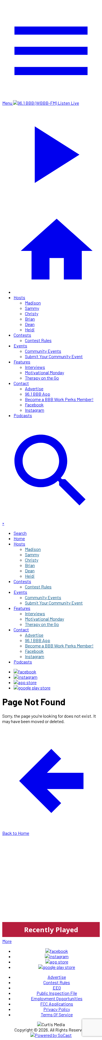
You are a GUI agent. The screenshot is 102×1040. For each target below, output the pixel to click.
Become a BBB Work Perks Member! (59, 399)
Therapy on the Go (42, 377)
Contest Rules (38, 340)
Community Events (43, 351)
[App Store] (25, 682)
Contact (21, 383)
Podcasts (23, 415)
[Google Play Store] (32, 687)
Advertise (34, 388)
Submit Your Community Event (54, 356)
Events (20, 345)
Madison (33, 302)
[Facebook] (25, 671)
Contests (22, 335)
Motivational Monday (44, 372)
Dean (30, 324)
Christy (31, 313)
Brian (30, 318)
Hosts (19, 297)
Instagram (34, 410)
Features (22, 361)
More (7, 941)
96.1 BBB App (37, 394)
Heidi (30, 329)
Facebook (34, 404)
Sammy (32, 308)
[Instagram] (25, 677)
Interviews (35, 367)
